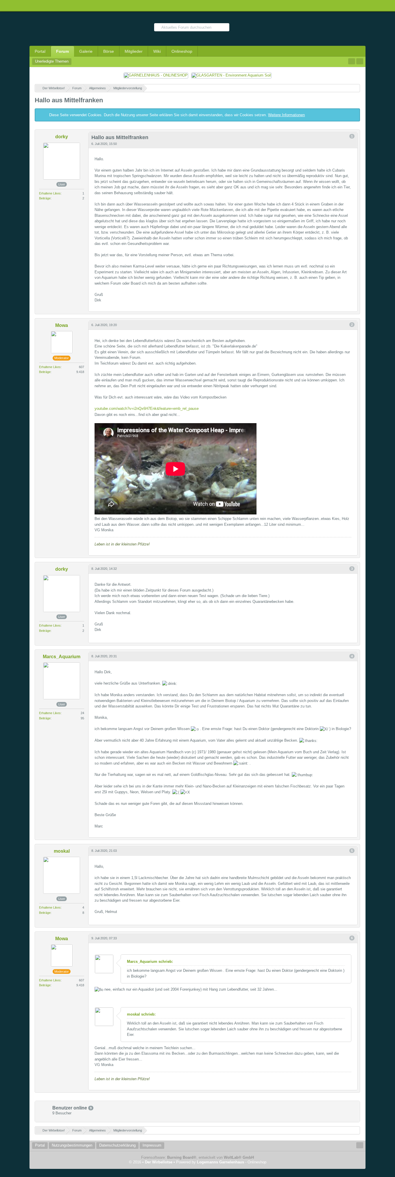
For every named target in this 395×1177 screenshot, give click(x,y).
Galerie (86, 51)
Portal (40, 51)
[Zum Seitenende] (359, 61)
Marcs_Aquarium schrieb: (150, 961)
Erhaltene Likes (50, 193)
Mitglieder (134, 51)
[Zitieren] (343, 307)
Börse (108, 51)
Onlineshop (181, 51)
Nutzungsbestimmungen (72, 1145)
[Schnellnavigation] (351, 61)
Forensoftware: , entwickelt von (197, 1157)
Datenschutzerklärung (117, 1145)
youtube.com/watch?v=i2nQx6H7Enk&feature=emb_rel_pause (147, 408)
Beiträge (45, 198)
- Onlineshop (231, 1162)
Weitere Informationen (286, 115)
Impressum (152, 1145)
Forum (62, 51)
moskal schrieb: (141, 1014)
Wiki (157, 51)
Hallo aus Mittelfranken (69, 100)
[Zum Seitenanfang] (353, 307)
